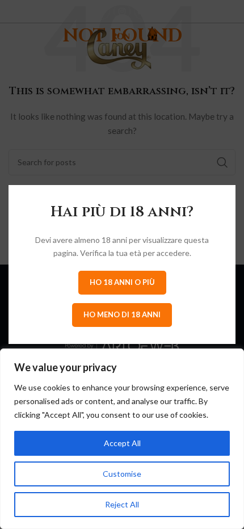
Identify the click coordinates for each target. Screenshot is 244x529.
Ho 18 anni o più (122, 282)
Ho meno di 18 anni (122, 314)
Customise (122, 473)
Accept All (122, 443)
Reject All (122, 504)
